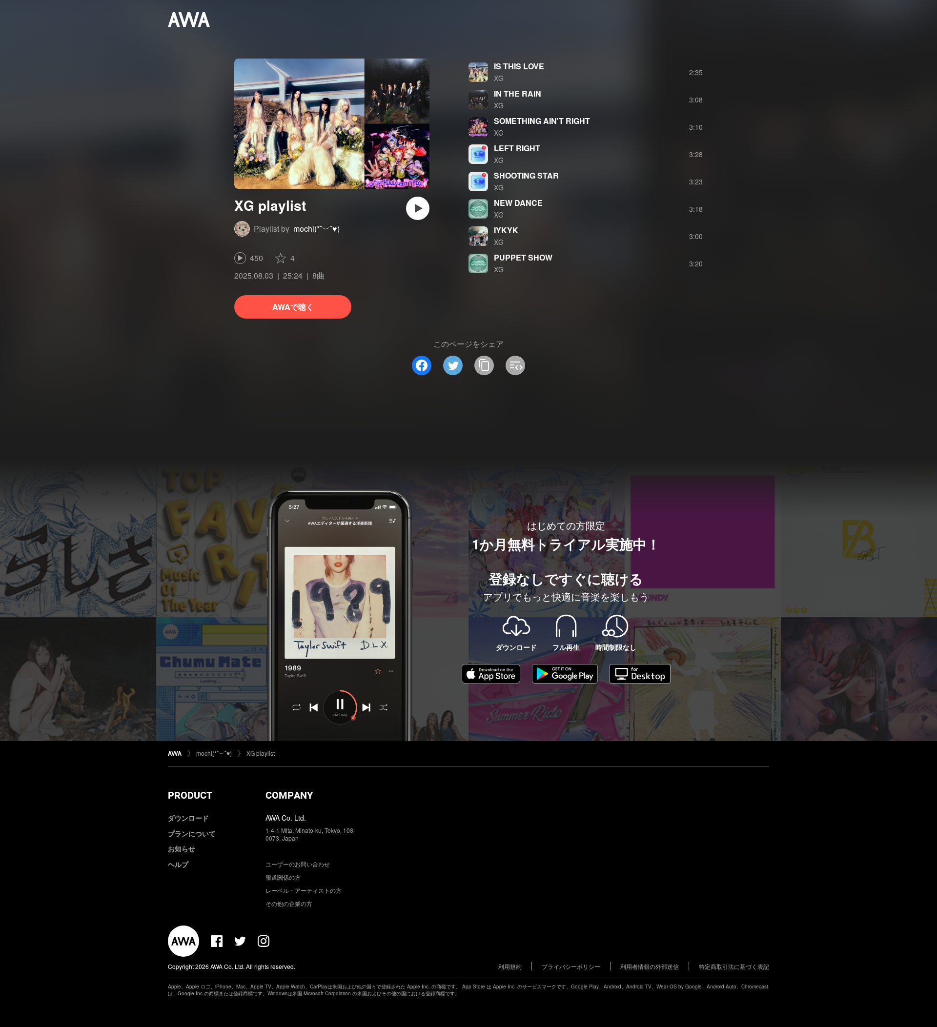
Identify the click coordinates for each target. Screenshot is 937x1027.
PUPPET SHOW (523, 257)
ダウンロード (188, 818)
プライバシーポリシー (571, 966)
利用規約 (510, 966)
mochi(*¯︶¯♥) (316, 228)
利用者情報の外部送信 (649, 966)
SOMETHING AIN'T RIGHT (542, 120)
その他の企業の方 (288, 903)
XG (499, 78)
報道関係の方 (283, 877)
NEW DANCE (518, 202)
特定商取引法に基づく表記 (734, 966)
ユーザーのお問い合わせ (297, 864)
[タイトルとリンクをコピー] (484, 365)
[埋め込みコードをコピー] (515, 365)
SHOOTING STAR (526, 175)
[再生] (417, 208)
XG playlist (260, 753)
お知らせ (181, 848)
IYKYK (506, 230)
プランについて (192, 833)
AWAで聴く (293, 306)
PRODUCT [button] (190, 795)
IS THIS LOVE (519, 66)
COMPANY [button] (289, 795)
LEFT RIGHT (517, 148)
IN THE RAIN (517, 93)
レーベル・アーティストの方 (303, 890)
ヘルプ (178, 864)
